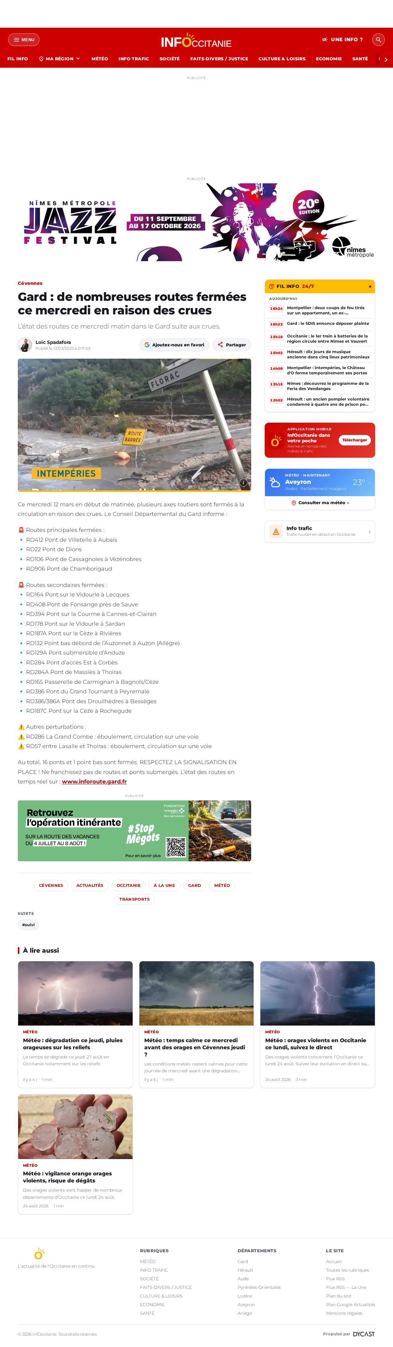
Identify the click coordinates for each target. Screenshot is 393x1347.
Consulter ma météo (323, 502)
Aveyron (246, 1304)
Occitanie (129, 885)
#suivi (28, 924)
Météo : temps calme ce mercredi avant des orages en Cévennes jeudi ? (194, 1047)
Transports (134, 899)
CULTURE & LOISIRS (282, 59)
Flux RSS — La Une (346, 1287)
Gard (194, 885)
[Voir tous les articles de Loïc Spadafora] (25, 345)
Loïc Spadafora (53, 342)
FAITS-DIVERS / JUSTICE (219, 59)
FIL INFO (17, 59)
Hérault (245, 1270)
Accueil (334, 1261)
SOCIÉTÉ (170, 59)
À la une (164, 885)
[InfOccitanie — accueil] (196, 39)
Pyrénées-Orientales (259, 1287)
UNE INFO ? (342, 39)
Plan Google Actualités (350, 1304)
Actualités (89, 885)
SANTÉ (360, 59)
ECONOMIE (329, 59)
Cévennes (30, 283)
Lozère (245, 1296)
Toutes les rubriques (347, 1270)
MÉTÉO (99, 59)
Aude (243, 1278)
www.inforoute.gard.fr (94, 781)
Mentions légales (344, 1313)
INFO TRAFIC (134, 59)
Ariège (245, 1313)
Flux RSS (335, 1278)
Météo (222, 885)
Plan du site (338, 1296)
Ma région (59, 58)
